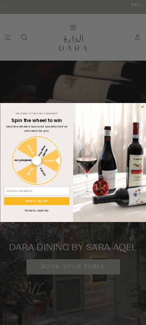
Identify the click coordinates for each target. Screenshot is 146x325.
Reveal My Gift (36, 201)
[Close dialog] (142, 106)
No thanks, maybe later (36, 210)
